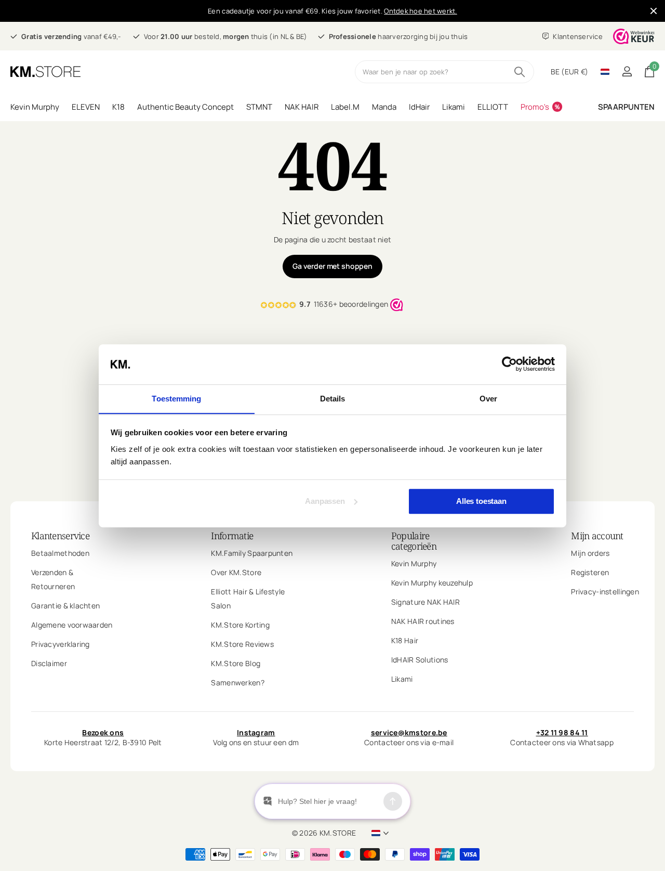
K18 (118, 106)
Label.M (345, 106)
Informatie (232, 535)
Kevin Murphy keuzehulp (432, 583)
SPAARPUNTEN (626, 106)
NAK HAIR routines (423, 621)
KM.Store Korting (240, 625)
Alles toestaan (481, 501)
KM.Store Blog (235, 663)
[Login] (627, 71)
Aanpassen (325, 501)
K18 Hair (404, 640)
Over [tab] (488, 398)
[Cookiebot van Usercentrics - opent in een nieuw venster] (509, 364)
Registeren (590, 572)
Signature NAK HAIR (425, 602)
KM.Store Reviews (242, 644)
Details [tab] (332, 398)
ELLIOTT (492, 106)
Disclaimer (49, 663)
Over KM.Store (236, 572)
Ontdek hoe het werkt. (420, 11)
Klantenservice (60, 535)
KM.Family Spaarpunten (251, 553)
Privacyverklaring (60, 644)
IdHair (419, 106)
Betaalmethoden (60, 553)
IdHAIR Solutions (419, 660)
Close (653, 11)
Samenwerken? (237, 682)
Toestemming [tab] (176, 398)
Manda (384, 106)
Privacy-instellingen (605, 591)
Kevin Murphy (34, 106)
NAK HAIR (301, 106)
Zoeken (520, 71)
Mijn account (597, 535)
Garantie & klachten (65, 605)
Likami (453, 106)
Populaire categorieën (413, 540)
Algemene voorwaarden (72, 625)
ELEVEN (86, 106)
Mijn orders (590, 553)
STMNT (259, 106)
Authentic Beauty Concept (185, 106)
